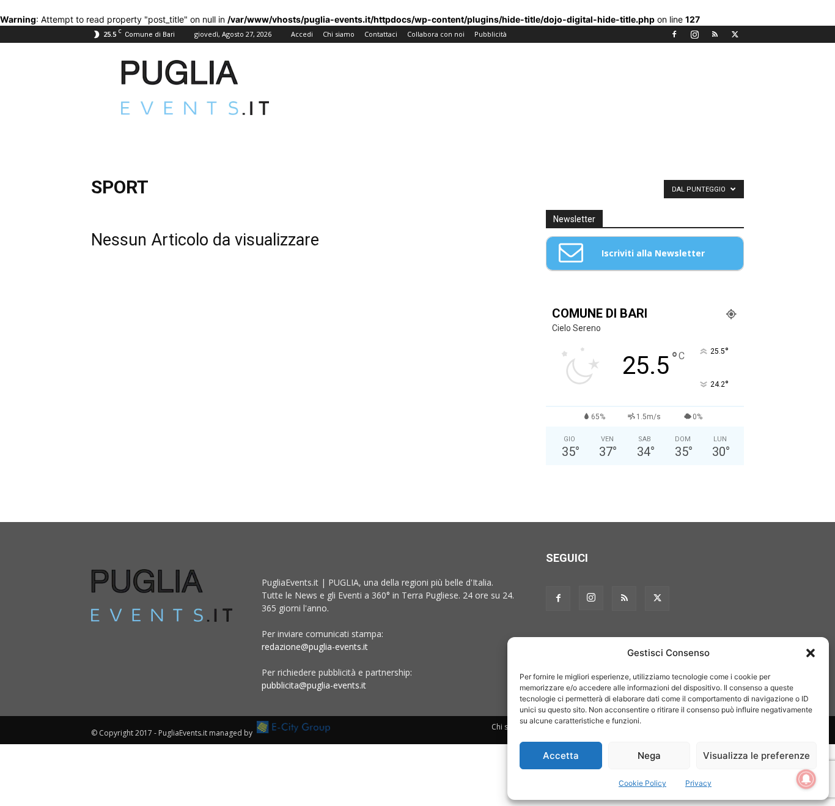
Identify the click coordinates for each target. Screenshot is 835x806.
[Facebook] (674, 34)
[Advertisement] (521, 87)
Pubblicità (490, 34)
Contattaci (380, 34)
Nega (649, 755)
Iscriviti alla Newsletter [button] (653, 253)
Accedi (302, 34)
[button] (810, 653)
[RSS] (714, 34)
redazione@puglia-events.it (315, 646)
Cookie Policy (642, 783)
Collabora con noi (436, 34)
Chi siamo (339, 34)
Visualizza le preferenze (756, 755)
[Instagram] (694, 34)
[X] (735, 34)
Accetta (561, 755)
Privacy (698, 783)
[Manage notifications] (806, 779)
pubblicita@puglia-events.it (314, 685)
